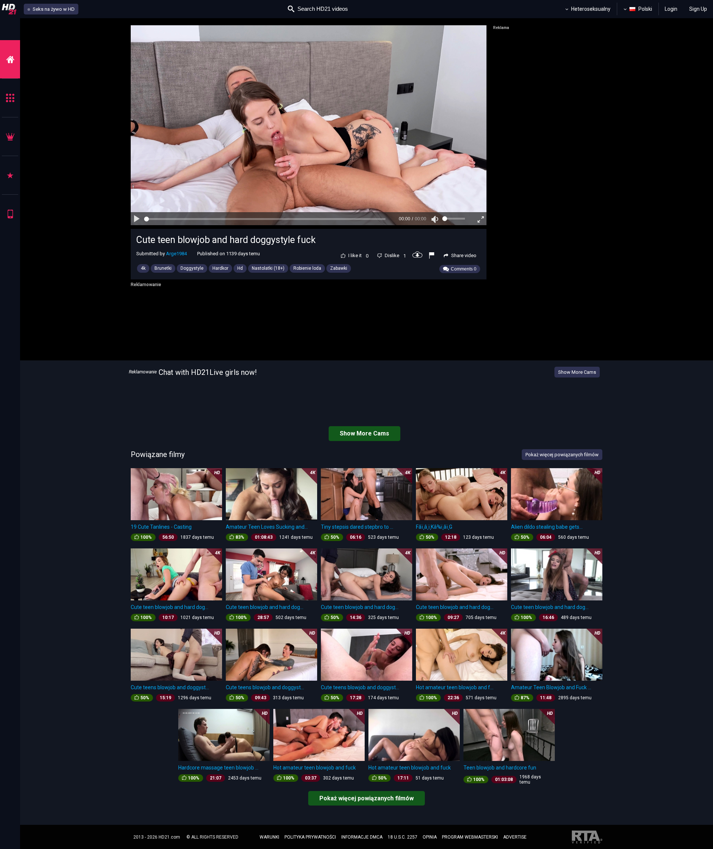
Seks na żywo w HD (53, 9)
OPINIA (430, 837)
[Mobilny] (10, 214)
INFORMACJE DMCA (361, 837)
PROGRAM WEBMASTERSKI (470, 837)
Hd (240, 268)
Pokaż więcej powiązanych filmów (366, 798)
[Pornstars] (10, 175)
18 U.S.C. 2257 (402, 837)
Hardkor (220, 268)
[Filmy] (10, 59)
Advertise (515, 837)
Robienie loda (307, 268)
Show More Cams (577, 372)
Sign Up (698, 9)
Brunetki (163, 268)
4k (143, 268)
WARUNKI (269, 837)
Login (671, 9)
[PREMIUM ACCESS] (10, 136)
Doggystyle (192, 268)
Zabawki (338, 268)
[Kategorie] (10, 98)
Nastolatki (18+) (268, 268)
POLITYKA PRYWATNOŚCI (310, 837)
